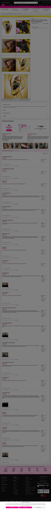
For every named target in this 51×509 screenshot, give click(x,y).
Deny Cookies (25, 507)
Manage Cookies (39, 507)
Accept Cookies (12, 507)
